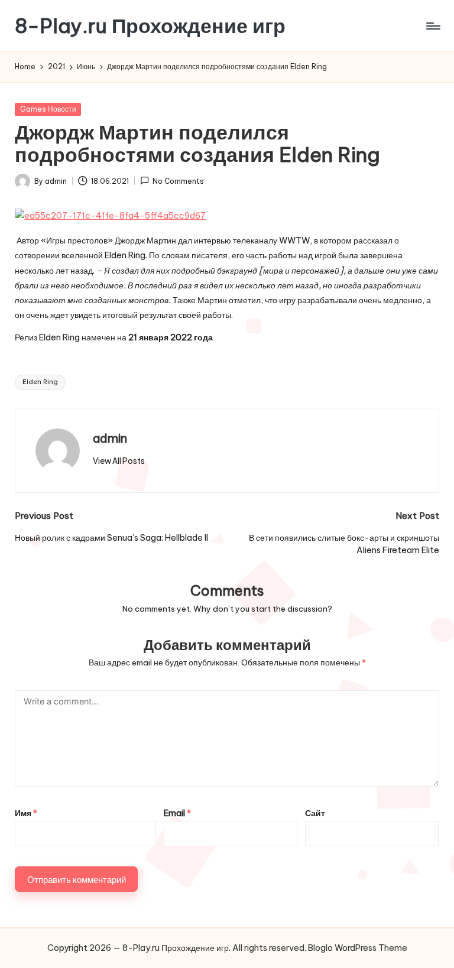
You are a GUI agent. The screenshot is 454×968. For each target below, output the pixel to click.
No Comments (178, 181)
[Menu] (432, 26)
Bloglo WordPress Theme (357, 948)
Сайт (315, 813)
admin (110, 438)
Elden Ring (40, 382)
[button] (119, 461)
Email (177, 813)
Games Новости (48, 109)
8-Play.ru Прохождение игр (150, 26)
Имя (26, 813)
